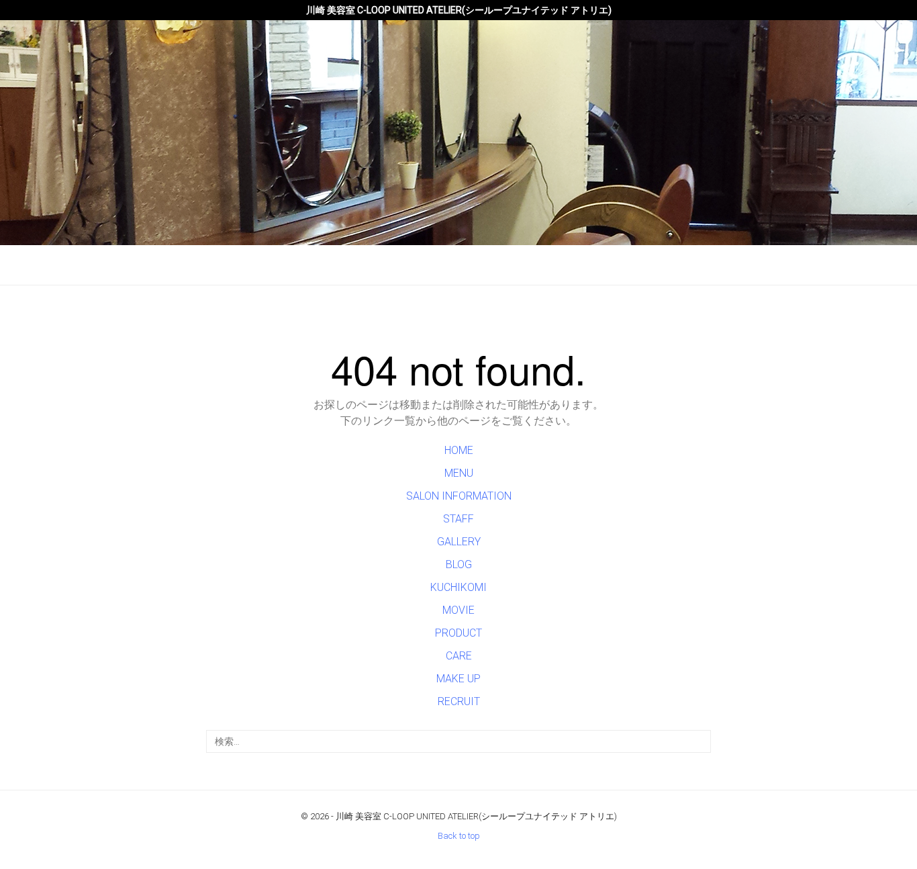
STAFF (458, 518)
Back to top (459, 836)
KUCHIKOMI (458, 587)
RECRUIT (459, 701)
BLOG (459, 564)
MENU (458, 473)
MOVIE (458, 610)
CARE (459, 655)
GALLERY (459, 541)
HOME (458, 450)
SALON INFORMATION (459, 496)
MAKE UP (458, 678)
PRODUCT (458, 633)
